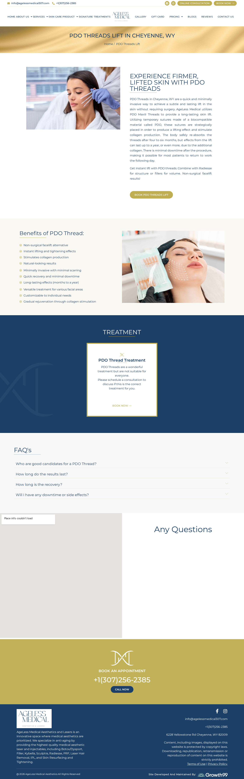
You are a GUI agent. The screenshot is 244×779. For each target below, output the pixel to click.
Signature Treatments (94, 16)
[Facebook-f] (217, 711)
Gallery (140, 16)
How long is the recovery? (39, 484)
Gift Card (158, 16)
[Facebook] (167, 3)
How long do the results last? (42, 474)
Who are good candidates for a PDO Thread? (56, 464)
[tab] (122, 463)
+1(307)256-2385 (122, 679)
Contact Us (226, 16)
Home (11, 16)
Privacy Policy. (218, 764)
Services (39, 16)
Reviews (207, 16)
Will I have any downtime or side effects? (52, 495)
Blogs (192, 16)
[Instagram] (173, 3)
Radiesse (205, 168)
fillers (158, 173)
